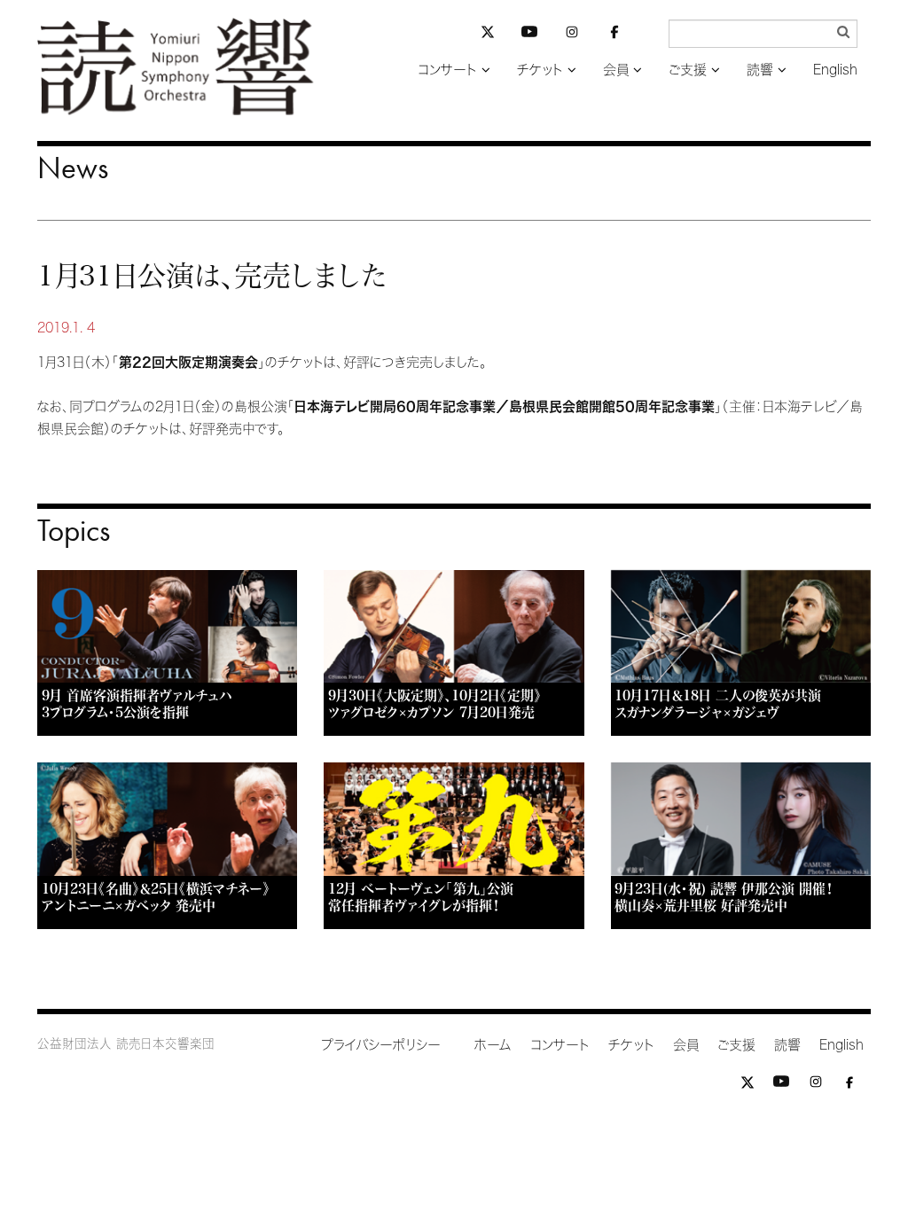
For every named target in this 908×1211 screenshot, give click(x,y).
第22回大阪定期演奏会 (188, 362)
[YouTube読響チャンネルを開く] (529, 35)
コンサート (447, 69)
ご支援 (688, 69)
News (72, 167)
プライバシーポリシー (381, 1044)
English (835, 69)
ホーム (493, 1044)
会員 (616, 69)
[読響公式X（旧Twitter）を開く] (488, 34)
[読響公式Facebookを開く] (614, 35)
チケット (540, 69)
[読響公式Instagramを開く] (572, 35)
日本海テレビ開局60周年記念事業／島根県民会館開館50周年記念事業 (504, 406)
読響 (760, 69)
